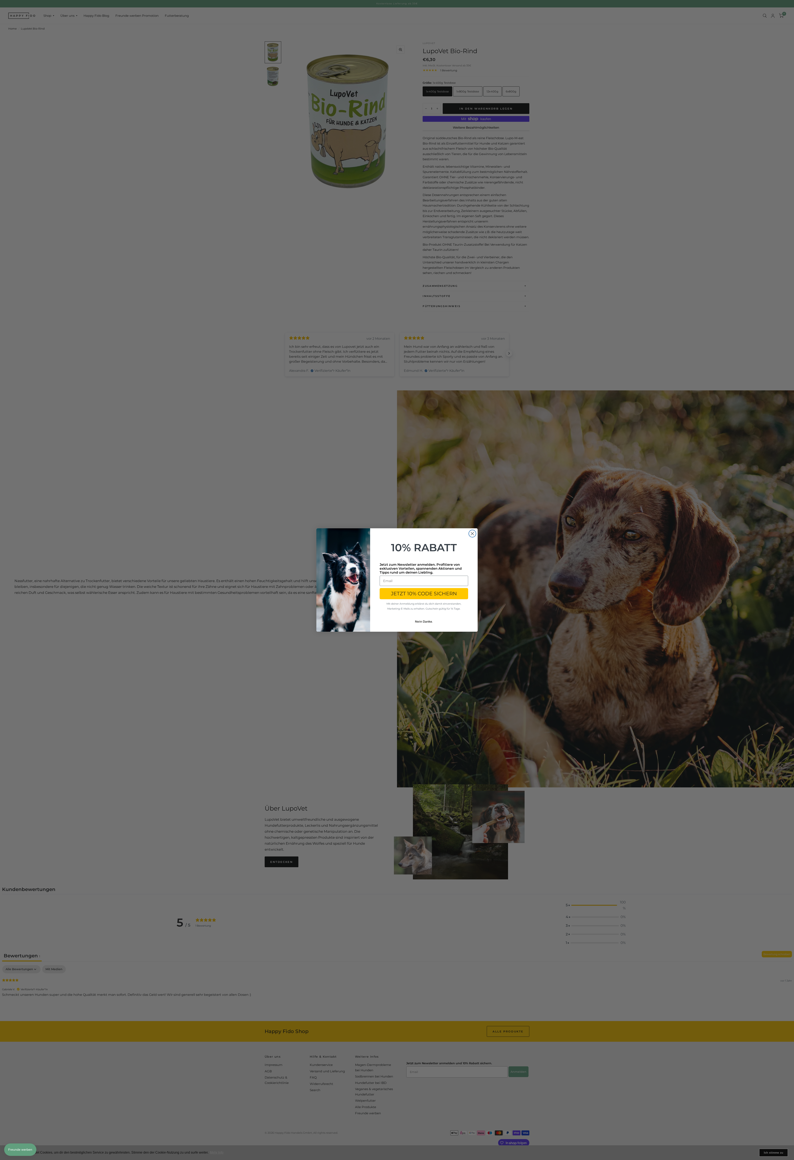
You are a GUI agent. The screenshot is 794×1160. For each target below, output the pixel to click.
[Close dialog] (472, 533)
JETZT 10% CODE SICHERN (424, 594)
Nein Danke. (424, 621)
